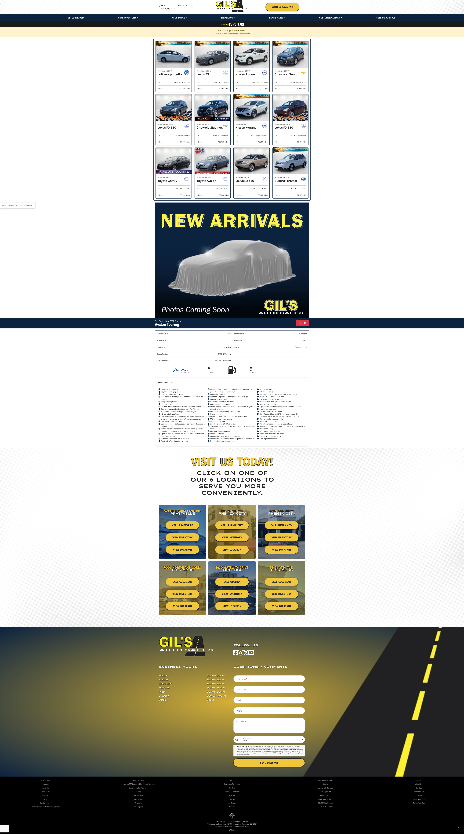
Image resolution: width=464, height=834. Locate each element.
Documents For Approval (138, 788)
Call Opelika (232, 581)
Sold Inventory (12, 205)
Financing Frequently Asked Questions (45, 807)
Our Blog (419, 788)
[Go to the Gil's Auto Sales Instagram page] (234, 25)
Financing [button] (227, 17)
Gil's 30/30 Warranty (325, 803)
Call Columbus (182, 581)
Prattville (138, 803)
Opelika (232, 788)
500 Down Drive (138, 780)
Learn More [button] (276, 17)
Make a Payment (282, 7)
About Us (45, 788)
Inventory (45, 784)
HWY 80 (232, 780)
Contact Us (186, 5)
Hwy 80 (232, 807)
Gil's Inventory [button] (127, 17)
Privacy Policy (299, 753)
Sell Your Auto (138, 795)
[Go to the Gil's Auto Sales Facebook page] (231, 25)
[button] (232, 412)
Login (233, 830)
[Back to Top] (458, 828)
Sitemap (45, 795)
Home (3, 205)
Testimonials (419, 792)
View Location (182, 549)
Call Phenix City (232, 525)
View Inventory (182, 537)
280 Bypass (138, 807)
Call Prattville (182, 525)
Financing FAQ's (325, 795)
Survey (138, 792)
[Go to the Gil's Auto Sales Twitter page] (238, 25)
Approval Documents (325, 807)
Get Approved (75, 17)
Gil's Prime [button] (178, 17)
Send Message (269, 762)
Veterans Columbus (232, 792)
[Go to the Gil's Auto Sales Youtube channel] (242, 25)
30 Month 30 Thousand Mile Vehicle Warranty (139, 784)
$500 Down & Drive (325, 799)
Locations (419, 795)
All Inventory (138, 799)
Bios (45, 799)
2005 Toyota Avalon (26, 205)
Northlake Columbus (232, 784)
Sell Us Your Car (386, 17)
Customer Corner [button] (329, 17)
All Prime (232, 795)
